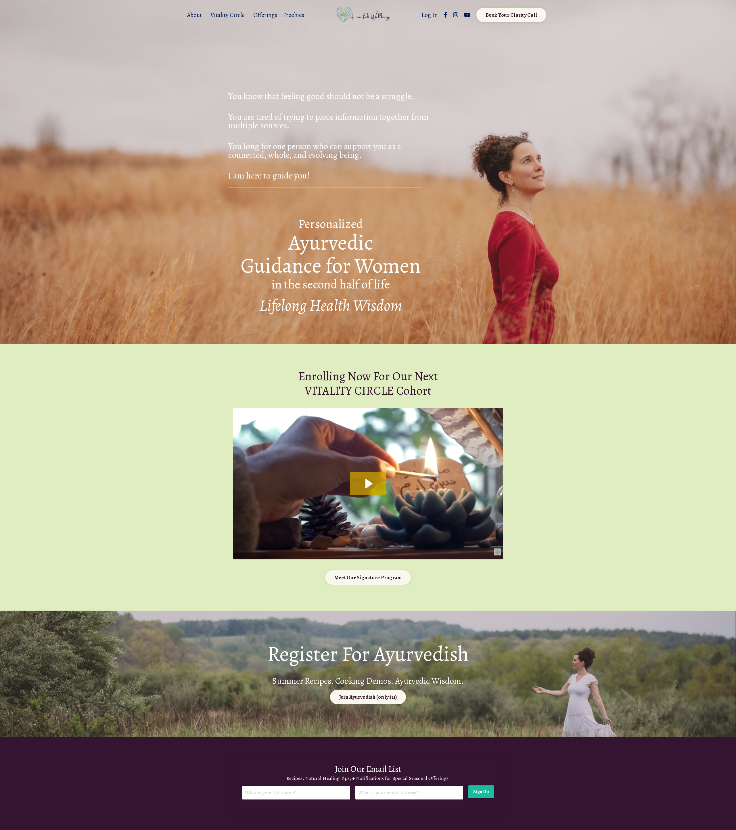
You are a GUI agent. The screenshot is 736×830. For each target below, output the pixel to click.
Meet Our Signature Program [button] (368, 577)
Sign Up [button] (481, 792)
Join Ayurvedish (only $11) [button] (368, 697)
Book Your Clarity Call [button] (511, 15)
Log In (429, 15)
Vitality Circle (227, 15)
